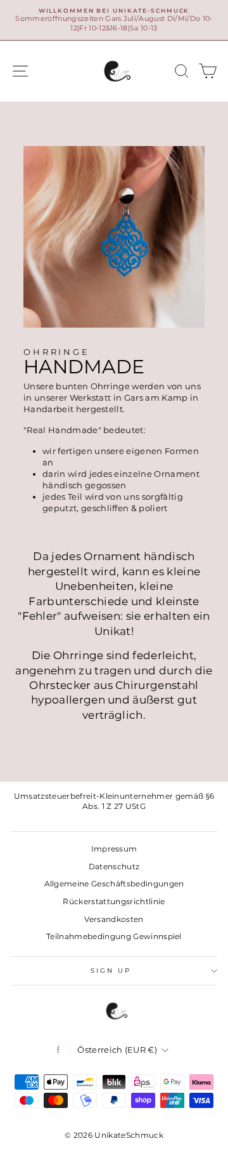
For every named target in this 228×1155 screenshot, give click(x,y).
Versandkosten (113, 919)
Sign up (111, 970)
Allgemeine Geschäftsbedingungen (114, 883)
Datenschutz (114, 866)
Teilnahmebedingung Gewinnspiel (114, 936)
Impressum (114, 848)
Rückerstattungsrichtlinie (114, 901)
